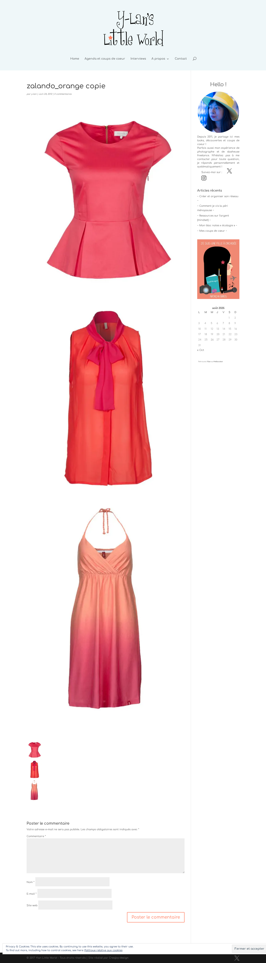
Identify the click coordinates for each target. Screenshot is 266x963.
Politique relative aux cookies (103, 950)
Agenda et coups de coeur (105, 58)
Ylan (209, 362)
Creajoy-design (118, 957)
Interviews (138, 58)
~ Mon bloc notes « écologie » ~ (217, 225)
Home (74, 58)
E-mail (32, 893)
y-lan (34, 94)
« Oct (200, 350)
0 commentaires (62, 94)
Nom (30, 882)
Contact (181, 58)
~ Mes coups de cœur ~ (212, 230)
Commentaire (36, 836)
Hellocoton (218, 362)
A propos (158, 58)
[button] (34, 771)
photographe (205, 151)
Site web (32, 905)
